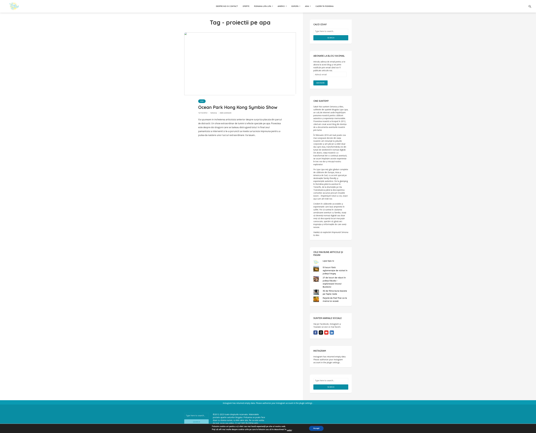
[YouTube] (326, 332)
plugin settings (333, 362)
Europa (294, 6)
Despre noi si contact (227, 6)
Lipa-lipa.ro (328, 261)
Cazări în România (324, 6)
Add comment (225, 113)
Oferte (246, 6)
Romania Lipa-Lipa (262, 6)
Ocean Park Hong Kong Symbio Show (237, 107)
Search (330, 37)
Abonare (320, 83)
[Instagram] (321, 332)
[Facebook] (315, 332)
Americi (281, 6)
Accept (316, 428)
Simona (213, 113)
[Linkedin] (332, 332)
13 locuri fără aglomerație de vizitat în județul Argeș (335, 270)
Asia (307, 6)
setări (289, 430)
